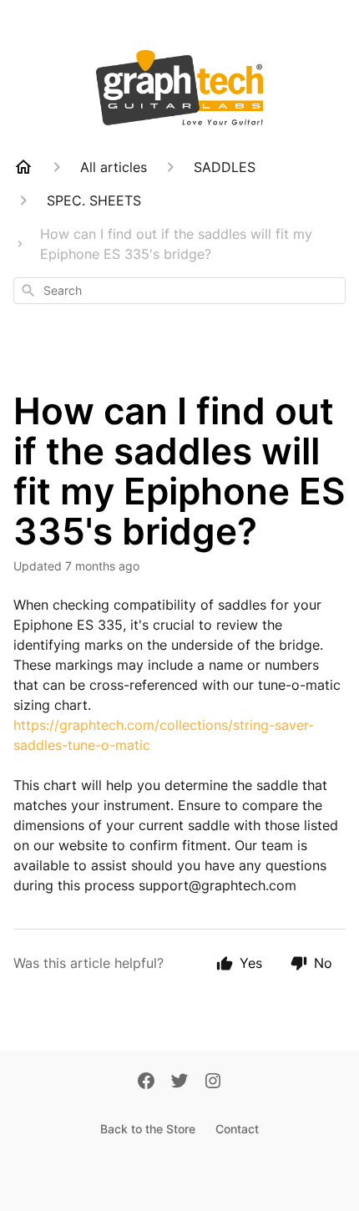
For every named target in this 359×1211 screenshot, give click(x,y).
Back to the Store (147, 1129)
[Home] (23, 167)
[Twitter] (179, 1082)
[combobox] (179, 290)
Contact (237, 1129)
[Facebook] (146, 1082)
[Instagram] (213, 1082)
